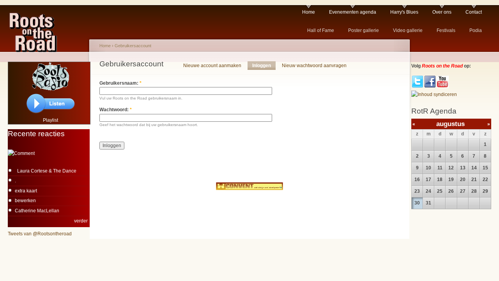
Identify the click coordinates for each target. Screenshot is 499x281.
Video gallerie (408, 30)
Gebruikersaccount (133, 45)
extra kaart (26, 191)
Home (308, 12)
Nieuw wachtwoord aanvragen (314, 65)
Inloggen (261, 65)
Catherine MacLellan (37, 210)
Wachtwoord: (115, 109)
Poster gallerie (363, 30)
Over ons (441, 12)
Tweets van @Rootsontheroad (40, 234)
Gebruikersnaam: (120, 83)
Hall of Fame (320, 30)
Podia (475, 30)
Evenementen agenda (352, 12)
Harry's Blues (404, 12)
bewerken (25, 200)
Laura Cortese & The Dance (45, 171)
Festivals (446, 30)
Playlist (50, 120)
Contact (473, 12)
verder (81, 221)
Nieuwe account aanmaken (212, 65)
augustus (450, 124)
